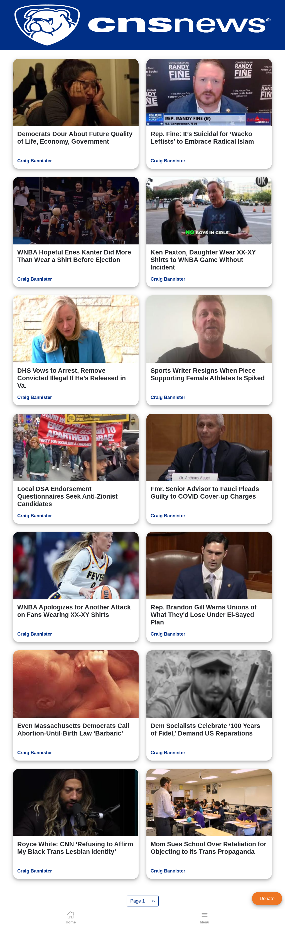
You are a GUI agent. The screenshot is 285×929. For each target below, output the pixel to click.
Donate (267, 898)
